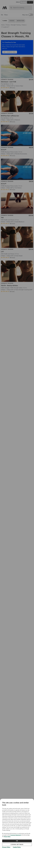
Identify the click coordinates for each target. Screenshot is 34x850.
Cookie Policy (17, 847)
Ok (17, 841)
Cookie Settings (17, 844)
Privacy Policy (7, 836)
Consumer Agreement (15, 835)
